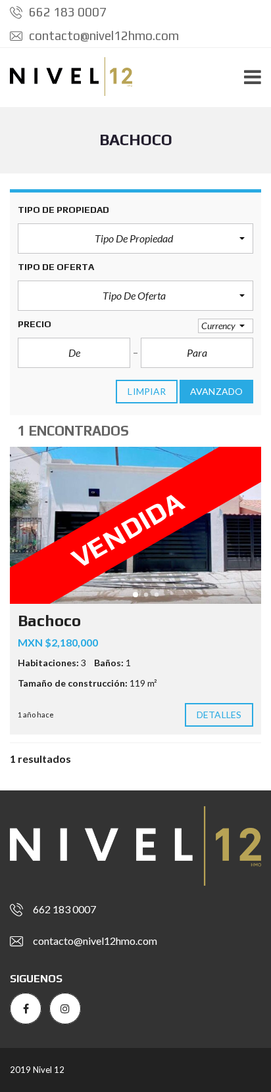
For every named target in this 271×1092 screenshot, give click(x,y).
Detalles (219, 714)
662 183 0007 (66, 12)
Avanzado (216, 391)
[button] (135, 238)
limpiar (147, 391)
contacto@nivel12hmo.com (102, 35)
